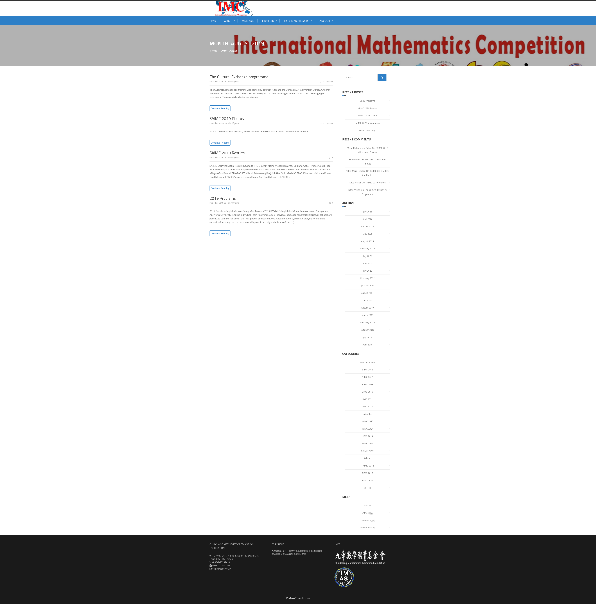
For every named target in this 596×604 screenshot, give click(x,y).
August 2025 (367, 226)
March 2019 (367, 315)
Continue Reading (220, 108)
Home (213, 50)
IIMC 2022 (367, 406)
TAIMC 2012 (367, 465)
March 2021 (367, 300)
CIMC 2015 (367, 391)
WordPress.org (367, 527)
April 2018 (367, 344)
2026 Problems (367, 100)
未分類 (367, 487)
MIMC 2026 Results (367, 108)
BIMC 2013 (367, 369)
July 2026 (367, 211)
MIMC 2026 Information (367, 123)
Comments (367, 520)
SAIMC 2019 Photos (227, 118)
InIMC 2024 (367, 428)
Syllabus (367, 458)
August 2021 (367, 292)
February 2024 (367, 248)
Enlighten (306, 598)
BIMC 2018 (367, 377)
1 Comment (328, 81)
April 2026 (367, 219)
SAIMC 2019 (367, 450)
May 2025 (367, 233)
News (213, 20)
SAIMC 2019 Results (227, 153)
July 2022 (367, 270)
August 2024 (367, 241)
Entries (367, 512)
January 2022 (367, 285)
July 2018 (367, 337)
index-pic (367, 413)
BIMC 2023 (367, 384)
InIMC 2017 (367, 421)
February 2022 (367, 278)
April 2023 (367, 263)
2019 (223, 50)
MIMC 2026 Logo (367, 130)
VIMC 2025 (367, 480)
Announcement (367, 362)
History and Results (296, 20)
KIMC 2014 (367, 436)
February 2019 (367, 322)
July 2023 (367, 256)
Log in (367, 505)
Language (324, 20)
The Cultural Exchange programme (239, 77)
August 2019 (367, 307)
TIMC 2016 (367, 473)
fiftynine (235, 81)
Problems (268, 20)
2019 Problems (223, 198)
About (228, 20)
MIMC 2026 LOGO (367, 115)
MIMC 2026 (248, 20)
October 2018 (367, 329)
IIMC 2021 (367, 399)
